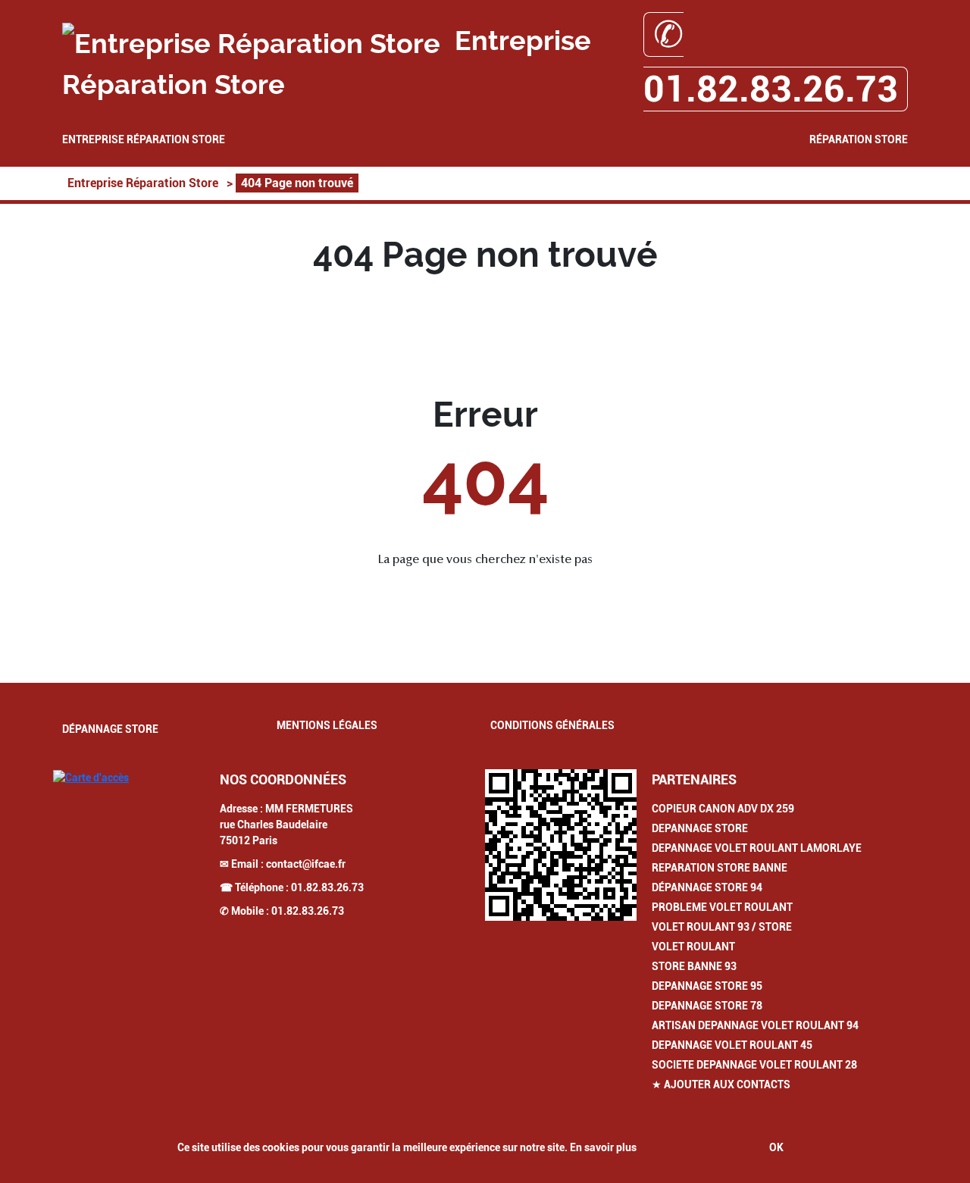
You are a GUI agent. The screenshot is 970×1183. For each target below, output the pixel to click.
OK (776, 1147)
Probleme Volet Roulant (722, 907)
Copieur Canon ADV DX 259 (723, 809)
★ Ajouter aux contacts (721, 1084)
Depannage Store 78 (707, 1006)
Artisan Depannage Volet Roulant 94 (755, 1025)
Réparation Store (858, 139)
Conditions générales (552, 725)
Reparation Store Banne (719, 868)
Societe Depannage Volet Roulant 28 (754, 1065)
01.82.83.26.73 (327, 887)
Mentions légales (327, 725)
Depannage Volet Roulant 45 (732, 1045)
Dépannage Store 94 (707, 887)
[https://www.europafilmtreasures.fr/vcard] (561, 845)
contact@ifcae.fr (306, 864)
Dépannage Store (110, 729)
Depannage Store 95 (707, 986)
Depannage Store (700, 828)
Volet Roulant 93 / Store (722, 927)
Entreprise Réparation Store (143, 139)
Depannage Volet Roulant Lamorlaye (757, 848)
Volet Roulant (693, 946)
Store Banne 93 (694, 966)
